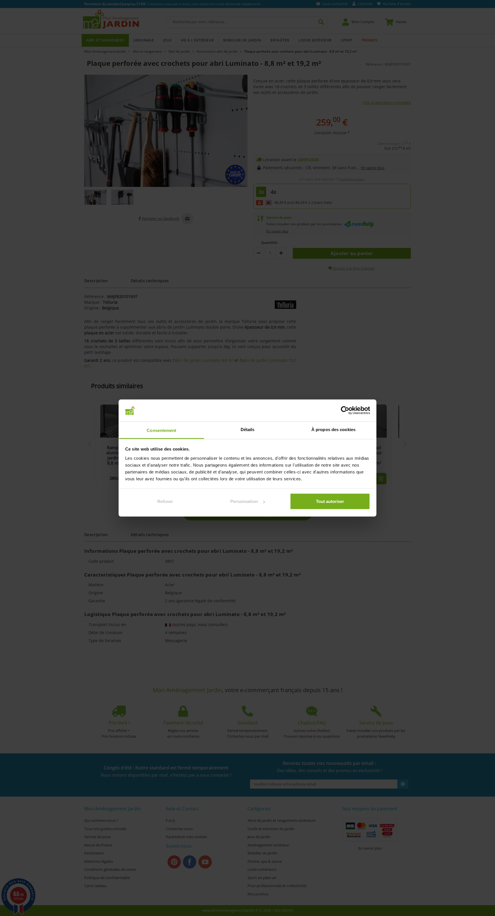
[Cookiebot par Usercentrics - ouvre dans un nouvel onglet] (345, 410)
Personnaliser (244, 501)
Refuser (165, 501)
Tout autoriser (330, 501)
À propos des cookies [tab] (333, 429)
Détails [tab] (248, 429)
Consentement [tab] (161, 430)
